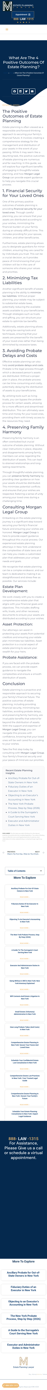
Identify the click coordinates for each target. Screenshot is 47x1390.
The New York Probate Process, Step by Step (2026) (24, 1317)
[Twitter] (21, 22)
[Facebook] (18, 22)
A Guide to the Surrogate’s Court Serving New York (23, 1332)
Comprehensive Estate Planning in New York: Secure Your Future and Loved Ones (24, 1044)
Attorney (37, 1374)
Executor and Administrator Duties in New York (23, 1346)
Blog (11, 73)
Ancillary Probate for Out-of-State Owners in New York (23, 1274)
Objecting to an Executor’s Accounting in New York (23, 1303)
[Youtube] (23, 22)
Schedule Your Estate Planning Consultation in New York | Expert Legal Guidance (25, 1113)
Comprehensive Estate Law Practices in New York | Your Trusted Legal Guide (25, 1078)
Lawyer (24, 7)
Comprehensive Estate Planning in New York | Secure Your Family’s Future (24, 1096)
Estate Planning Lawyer (23, 1367)
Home (5, 73)
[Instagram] (29, 22)
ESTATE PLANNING (11, 105)
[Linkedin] (26, 22)
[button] (7, 29)
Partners (45, 1374)
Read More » (25, 897)
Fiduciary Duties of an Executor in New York (23, 1288)
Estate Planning (23, 5)
